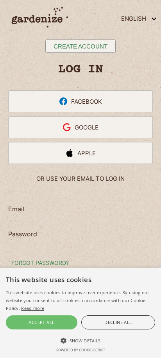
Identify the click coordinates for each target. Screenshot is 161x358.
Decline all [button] (118, 322)
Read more (32, 308)
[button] (80, 340)
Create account (80, 46)
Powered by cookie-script (80, 350)
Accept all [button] (41, 322)
